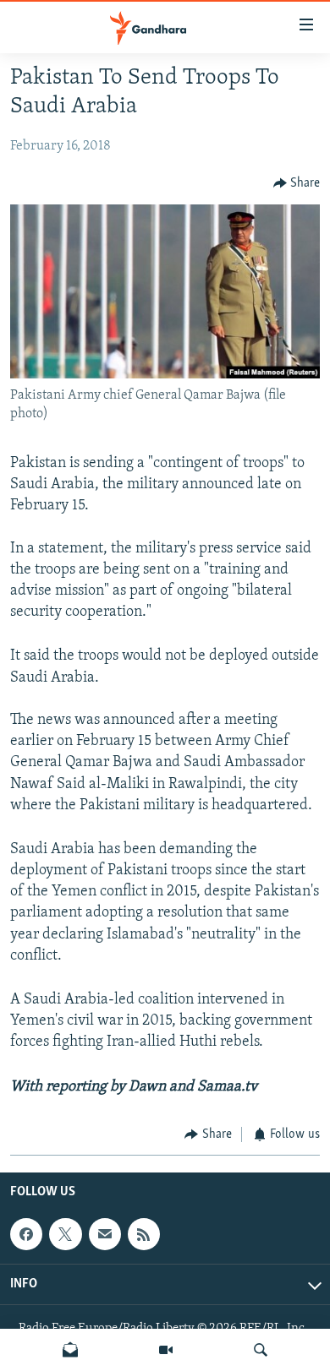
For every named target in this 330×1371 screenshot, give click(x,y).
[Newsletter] (70, 1350)
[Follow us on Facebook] (26, 1234)
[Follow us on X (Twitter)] (65, 1234)
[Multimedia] (165, 1350)
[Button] (297, 183)
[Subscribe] (105, 1234)
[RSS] (144, 1234)
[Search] (260, 1350)
